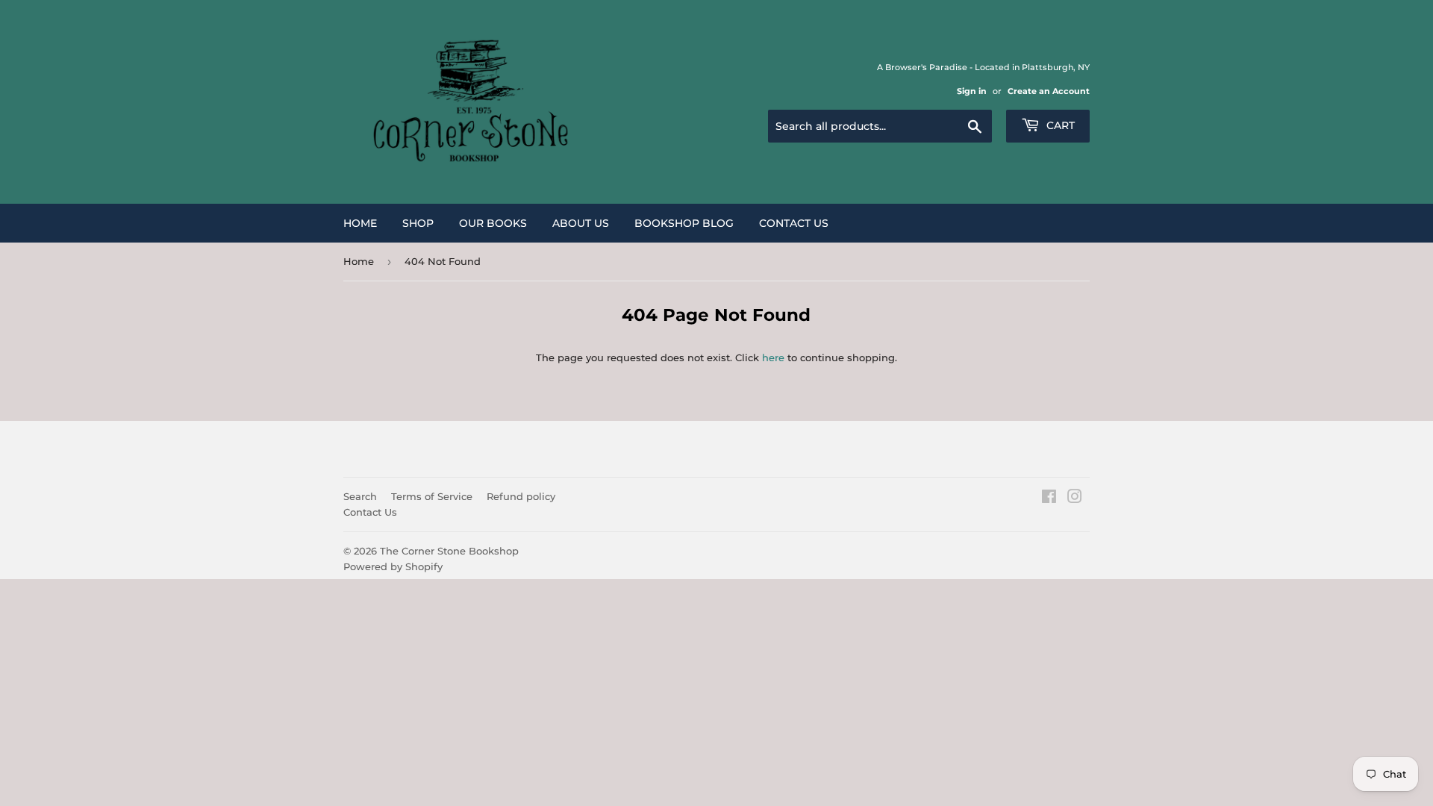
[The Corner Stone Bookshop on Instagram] (1074, 498)
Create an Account (1049, 91)
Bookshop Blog (684, 223)
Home (360, 223)
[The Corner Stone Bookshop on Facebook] (1049, 498)
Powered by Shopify (393, 566)
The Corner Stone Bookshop (449, 551)
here (773, 357)
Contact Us (793, 223)
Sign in (972, 91)
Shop (418, 223)
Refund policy (521, 496)
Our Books (493, 223)
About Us (580, 223)
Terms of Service (431, 496)
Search (360, 496)
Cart (1059, 125)
